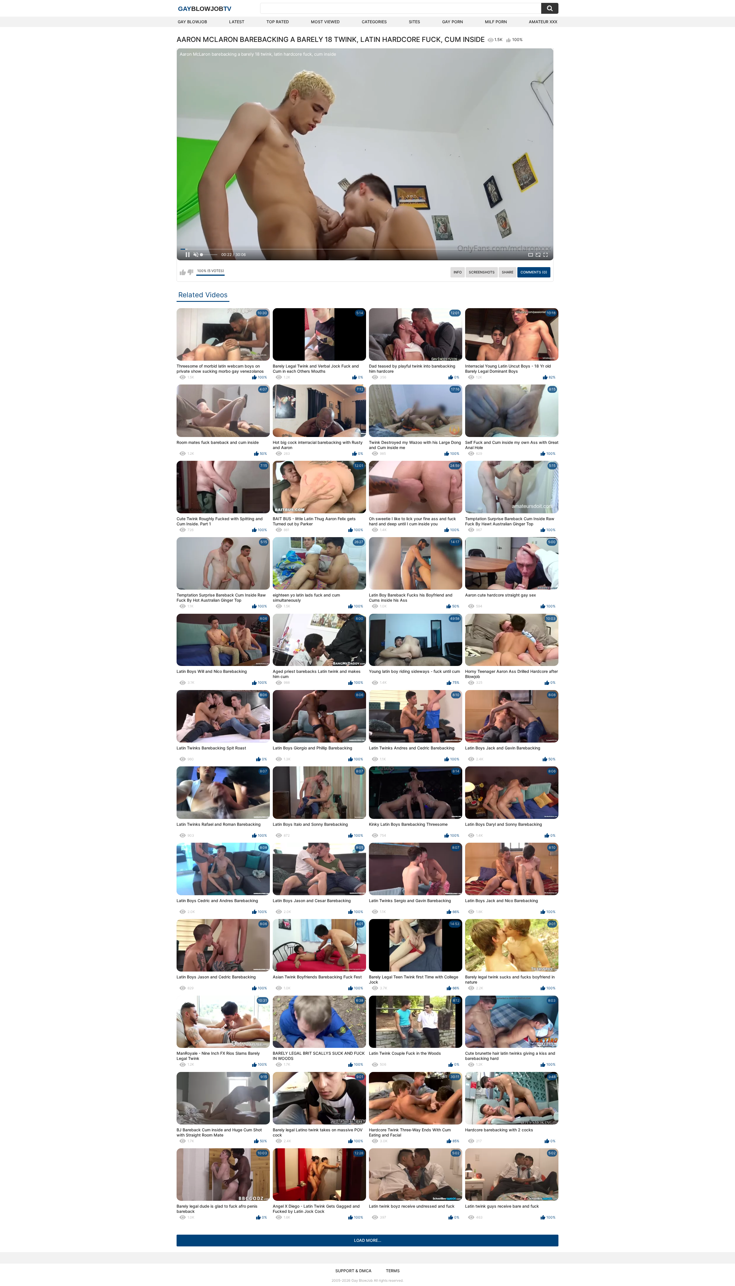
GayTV (204, 8)
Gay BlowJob (192, 21)
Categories (374, 21)
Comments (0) (534, 272)
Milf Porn (496, 21)
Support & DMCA (353, 1270)
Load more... (367, 1240)
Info (458, 272)
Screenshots (482, 272)
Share (507, 272)
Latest (236, 21)
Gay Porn (452, 21)
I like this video (183, 272)
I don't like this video (190, 272)
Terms (393, 1270)
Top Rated (277, 21)
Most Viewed (325, 21)
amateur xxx (543, 21)
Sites (414, 21)
